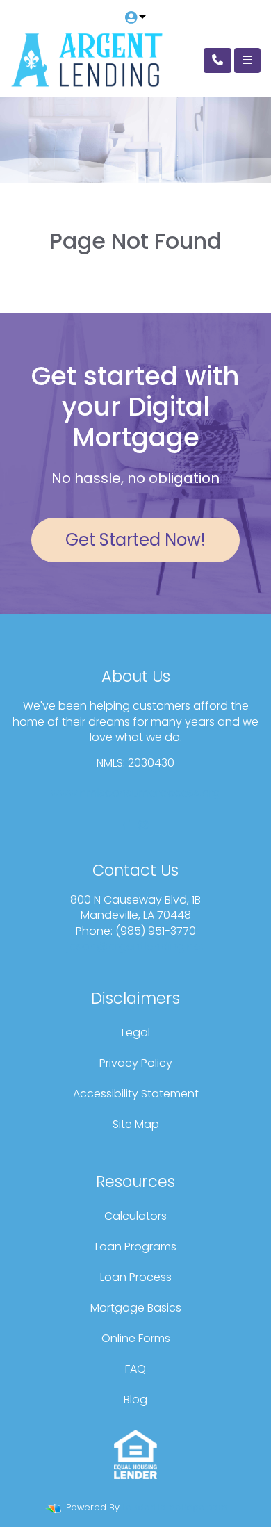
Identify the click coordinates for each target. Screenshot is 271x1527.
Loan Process (136, 1277)
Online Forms (135, 1338)
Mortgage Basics (135, 1308)
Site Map (136, 1124)
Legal (136, 1032)
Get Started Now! (135, 539)
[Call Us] (217, 60)
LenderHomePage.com (174, 1507)
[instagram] (143, 825)
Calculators (135, 1216)
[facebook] (126, 825)
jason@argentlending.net (136, 946)
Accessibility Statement (136, 1094)
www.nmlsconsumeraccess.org (135, 793)
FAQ (135, 1369)
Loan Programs (135, 1247)
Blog (135, 1399)
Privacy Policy (135, 1063)
